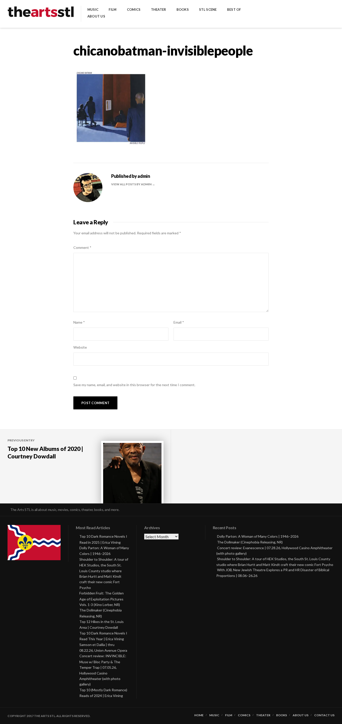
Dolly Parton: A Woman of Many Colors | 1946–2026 (257, 536)
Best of (234, 10)
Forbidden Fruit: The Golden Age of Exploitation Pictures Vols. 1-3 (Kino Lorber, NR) (101, 599)
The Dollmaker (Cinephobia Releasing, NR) (250, 542)
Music (92, 10)
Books (183, 10)
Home (199, 715)
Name (79, 322)
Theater (158, 10)
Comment (82, 247)
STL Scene (208, 10)
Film (112, 10)
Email (179, 322)
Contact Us (324, 715)
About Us (96, 16)
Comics (134, 10)
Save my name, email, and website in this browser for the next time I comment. (134, 385)
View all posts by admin (131, 184)
